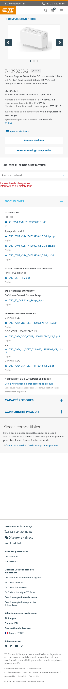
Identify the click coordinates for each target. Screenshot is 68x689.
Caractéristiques (19, 400)
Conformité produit (22, 412)
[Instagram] (22, 646)
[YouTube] (16, 646)
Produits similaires (34, 140)
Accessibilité (10, 676)
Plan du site (34, 676)
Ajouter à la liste (18, 131)
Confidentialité (34, 668)
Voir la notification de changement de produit (29, 383)
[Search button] (45, 10)
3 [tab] (37, 61)
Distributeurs (11, 556)
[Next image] (59, 42)
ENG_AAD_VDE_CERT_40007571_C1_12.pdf (32, 322)
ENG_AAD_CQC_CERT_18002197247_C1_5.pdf (34, 336)
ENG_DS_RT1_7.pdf (19, 277)
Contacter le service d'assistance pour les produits (31, 445)
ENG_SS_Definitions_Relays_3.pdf (26, 300)
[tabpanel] (34, 42)
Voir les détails (13, 543)
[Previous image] (8, 42)
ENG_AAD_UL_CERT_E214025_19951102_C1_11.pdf (34, 351)
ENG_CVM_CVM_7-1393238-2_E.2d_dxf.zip (31, 255)
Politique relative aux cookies (46, 672)
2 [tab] (34, 61)
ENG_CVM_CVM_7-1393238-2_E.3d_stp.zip (31, 245)
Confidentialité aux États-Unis (17, 672)
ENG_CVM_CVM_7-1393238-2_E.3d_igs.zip (31, 236)
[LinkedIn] (11, 646)
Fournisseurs (11, 561)
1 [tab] (30, 61)
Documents (14, 201)
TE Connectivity (8, 10)
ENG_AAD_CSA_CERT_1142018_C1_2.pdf (31, 365)
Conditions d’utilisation (14, 668)
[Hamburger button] (61, 10)
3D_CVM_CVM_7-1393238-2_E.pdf (27, 222)
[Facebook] (6, 646)
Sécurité (22, 676)
